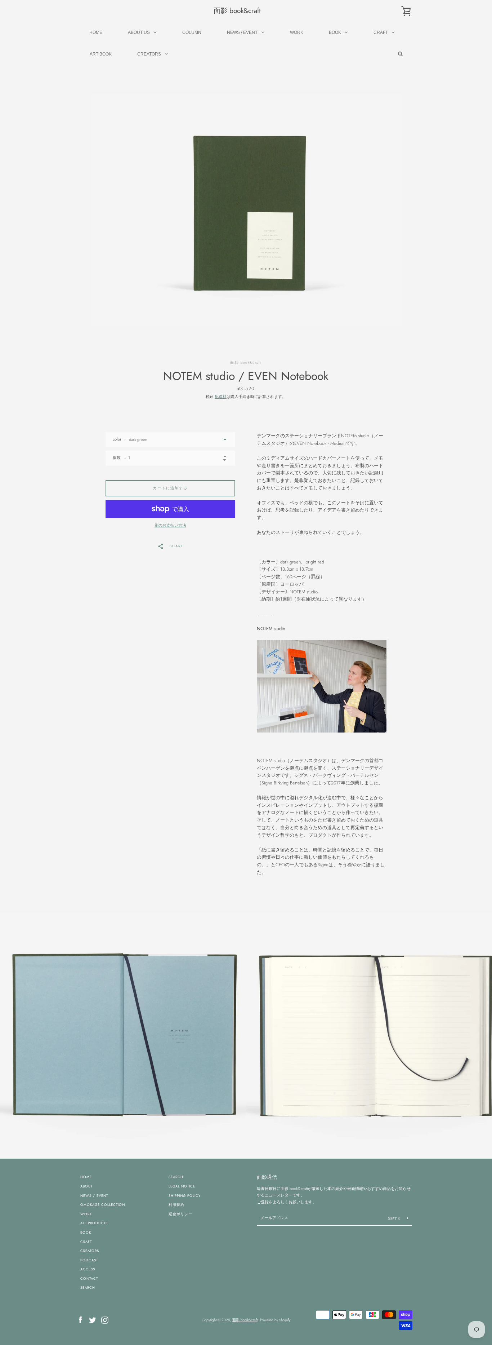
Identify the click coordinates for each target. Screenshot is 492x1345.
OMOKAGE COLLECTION (102, 1204)
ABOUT (86, 1186)
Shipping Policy (185, 1195)
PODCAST (89, 1260)
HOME (86, 1177)
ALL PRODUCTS (94, 1223)
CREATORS (89, 1250)
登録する (395, 1218)
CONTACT (89, 1278)
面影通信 (267, 1177)
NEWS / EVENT (94, 1195)
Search (176, 1177)
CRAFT (86, 1241)
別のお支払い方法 (170, 525)
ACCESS (87, 1269)
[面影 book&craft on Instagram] (104, 1319)
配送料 (221, 396)
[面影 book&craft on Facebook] (80, 1319)
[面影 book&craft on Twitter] (92, 1319)
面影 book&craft (237, 10)
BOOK (85, 1232)
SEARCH (87, 1287)
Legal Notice (182, 1186)
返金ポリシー (180, 1214)
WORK (86, 1214)
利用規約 (176, 1204)
